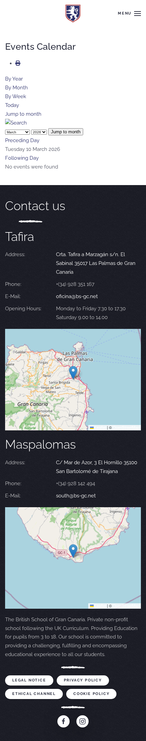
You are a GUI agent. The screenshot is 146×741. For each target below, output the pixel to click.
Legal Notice (29, 680)
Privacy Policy (83, 680)
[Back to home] (73, 13)
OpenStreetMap (126, 427)
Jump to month (23, 114)
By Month (16, 88)
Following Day (22, 158)
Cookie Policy (91, 694)
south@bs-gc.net (76, 496)
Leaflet (100, 427)
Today (12, 105)
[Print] (17, 63)
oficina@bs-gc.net (77, 296)
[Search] (16, 123)
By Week (15, 96)
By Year (14, 79)
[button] (129, 13)
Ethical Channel (34, 694)
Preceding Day (22, 140)
